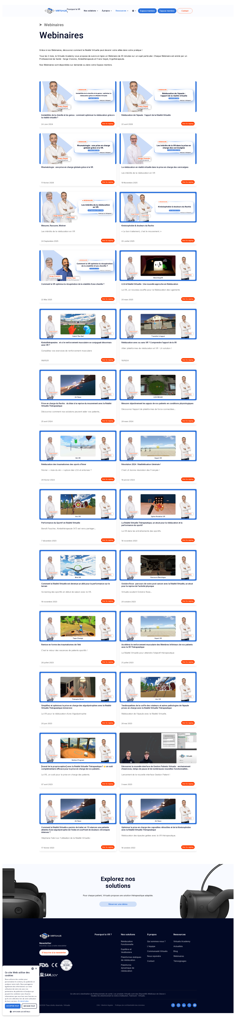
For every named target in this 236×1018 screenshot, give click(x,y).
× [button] (36, 968)
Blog (175, 951)
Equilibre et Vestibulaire (126, 950)
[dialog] (20, 991)
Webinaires (178, 956)
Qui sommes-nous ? (156, 941)
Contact (150, 961)
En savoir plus (23, 1001)
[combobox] (32, 968)
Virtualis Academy (181, 941)
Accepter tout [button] (12, 1006)
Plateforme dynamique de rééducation (127, 968)
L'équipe (151, 946)
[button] (91, 11)
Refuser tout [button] (29, 1006)
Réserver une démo (118, 904)
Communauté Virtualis (157, 951)
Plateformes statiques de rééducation (131, 958)
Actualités (178, 946)
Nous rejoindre (154, 956)
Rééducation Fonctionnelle (127, 943)
